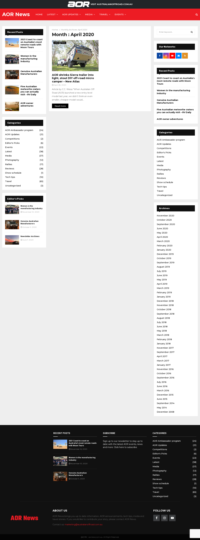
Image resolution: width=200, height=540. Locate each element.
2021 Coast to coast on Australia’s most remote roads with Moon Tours (31, 43)
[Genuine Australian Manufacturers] (12, 74)
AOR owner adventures (26, 104)
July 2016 (161, 382)
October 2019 (164, 258)
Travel (103, 14)
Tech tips (10, 177)
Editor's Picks (12, 143)
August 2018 (163, 318)
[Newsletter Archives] (12, 239)
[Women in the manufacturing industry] (12, 59)
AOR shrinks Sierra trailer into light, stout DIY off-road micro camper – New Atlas (73, 78)
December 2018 (165, 301)
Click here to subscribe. (125, 447)
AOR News (16, 14)
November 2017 (165, 348)
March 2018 (163, 335)
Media (89, 14)
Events (119, 14)
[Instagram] (164, 518)
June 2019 (162, 275)
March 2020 (163, 241)
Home (39, 14)
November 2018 (165, 305)
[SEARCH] (192, 32)
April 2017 (162, 356)
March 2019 (163, 288)
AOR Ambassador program (19, 130)
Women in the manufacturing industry (28, 59)
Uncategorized (13, 185)
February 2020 (164, 245)
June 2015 (162, 399)
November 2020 (165, 215)
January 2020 (164, 250)
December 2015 (165, 394)
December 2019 (165, 254)
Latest (51, 14)
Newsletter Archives (29, 236)
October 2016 (164, 373)
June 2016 (162, 386)
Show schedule (13, 173)
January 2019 (164, 296)
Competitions (12, 138)
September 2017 (165, 352)
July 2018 (161, 322)
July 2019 (161, 271)
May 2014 (162, 407)
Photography (12, 160)
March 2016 (163, 390)
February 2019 (164, 292)
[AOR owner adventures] (12, 106)
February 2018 (164, 339)
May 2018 (162, 330)
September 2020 (166, 224)
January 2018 (164, 343)
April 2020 (162, 237)
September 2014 (165, 403)
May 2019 (162, 279)
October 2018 (164, 309)
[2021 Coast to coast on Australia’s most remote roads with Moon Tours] (12, 42)
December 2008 (165, 412)
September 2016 (165, 377)
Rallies (8, 164)
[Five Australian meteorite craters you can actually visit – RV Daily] (12, 89)
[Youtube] (172, 518)
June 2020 (162, 228)
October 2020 (164, 220)
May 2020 (162, 232)
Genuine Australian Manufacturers (31, 72)
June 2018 (162, 326)
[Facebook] (156, 518)
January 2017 (164, 365)
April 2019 (162, 284)
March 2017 (163, 360)
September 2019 (165, 262)
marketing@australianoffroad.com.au (83, 524)
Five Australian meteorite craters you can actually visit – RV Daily (30, 90)
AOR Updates (70, 14)
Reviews (9, 168)
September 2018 (165, 314)
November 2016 (165, 369)
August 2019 (163, 266)
